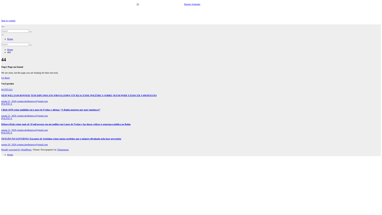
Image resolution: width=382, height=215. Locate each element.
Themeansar (62, 149)
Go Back (5, 78)
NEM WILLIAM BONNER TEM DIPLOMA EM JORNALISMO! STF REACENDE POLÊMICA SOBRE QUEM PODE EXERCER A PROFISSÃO (79, 95)
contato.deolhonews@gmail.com (32, 101)
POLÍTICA (6, 104)
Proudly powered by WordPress (16, 149)
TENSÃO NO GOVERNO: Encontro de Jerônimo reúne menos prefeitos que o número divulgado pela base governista (61, 139)
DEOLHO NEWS (2, 26)
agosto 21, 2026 (9, 101)
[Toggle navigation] (2, 34)
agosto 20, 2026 (9, 144)
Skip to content (8, 20)
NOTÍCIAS (7, 89)
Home (10, 39)
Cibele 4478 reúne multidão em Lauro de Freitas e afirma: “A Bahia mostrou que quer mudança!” (50, 110)
